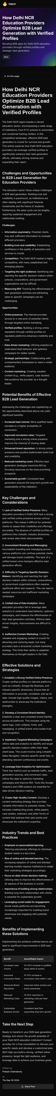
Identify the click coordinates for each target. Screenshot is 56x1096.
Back (6, 57)
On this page (13, 76)
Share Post (30, 1086)
